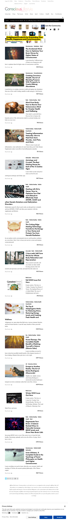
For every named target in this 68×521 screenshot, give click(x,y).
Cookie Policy (51, 1)
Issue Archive (32, 3)
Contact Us (20, 1)
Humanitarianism (38, 73)
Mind (26, 14)
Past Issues (20, 14)
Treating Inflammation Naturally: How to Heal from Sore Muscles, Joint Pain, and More (34, 138)
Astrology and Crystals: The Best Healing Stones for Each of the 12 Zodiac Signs (34, 164)
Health (47, 14)
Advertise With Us (18, 3)
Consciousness (29, 46)
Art (26, 364)
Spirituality (28, 157)
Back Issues (28, 277)
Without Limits (35, 157)
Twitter (50, 29)
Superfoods (28, 130)
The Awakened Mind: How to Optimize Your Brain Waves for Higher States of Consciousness (34, 53)
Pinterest (58, 29)
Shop (15, 1)
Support (25, 3)
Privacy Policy (28, 1)
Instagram (54, 29)
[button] (8, 35)
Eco (52, 14)
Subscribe (7, 14)
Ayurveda (28, 250)
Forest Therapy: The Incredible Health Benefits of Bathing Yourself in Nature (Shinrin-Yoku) (33, 344)
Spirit (36, 14)
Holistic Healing (33, 100)
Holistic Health (37, 128)
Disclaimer (43, 1)
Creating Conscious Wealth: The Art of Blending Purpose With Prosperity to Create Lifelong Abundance (34, 20)
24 (15, 478)
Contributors (58, 14)
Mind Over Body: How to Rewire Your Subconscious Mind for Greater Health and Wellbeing (33, 107)
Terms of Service (35, 1)
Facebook (46, 29)
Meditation (36, 46)
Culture (42, 14)
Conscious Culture (32, 364)
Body (31, 14)
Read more (8, 67)
